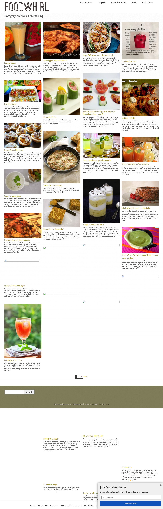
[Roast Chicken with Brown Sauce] (22, 237)
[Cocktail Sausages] (61, 294)
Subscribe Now (130, 503)
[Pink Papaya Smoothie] (22, 357)
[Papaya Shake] (22, 60)
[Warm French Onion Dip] (61, 182)
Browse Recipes (86, 2)
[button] (130, 487)
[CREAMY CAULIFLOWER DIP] (101, 245)
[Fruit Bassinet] (140, 277)
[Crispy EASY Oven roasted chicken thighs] (101, 52)
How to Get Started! (119, 2)
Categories (102, 2)
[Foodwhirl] (26, 7)
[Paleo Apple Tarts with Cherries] (61, 57)
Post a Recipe (147, 2)
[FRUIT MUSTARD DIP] (61, 248)
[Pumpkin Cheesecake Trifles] (101, 222)
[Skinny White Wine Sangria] (21, 261)
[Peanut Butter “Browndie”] (61, 226)
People (134, 2)
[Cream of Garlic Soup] (22, 193)
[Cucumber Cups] (61, 114)
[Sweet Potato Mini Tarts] (22, 147)
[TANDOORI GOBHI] (140, 115)
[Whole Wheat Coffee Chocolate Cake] (140, 205)
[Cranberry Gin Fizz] (140, 58)
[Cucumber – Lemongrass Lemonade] (101, 157)
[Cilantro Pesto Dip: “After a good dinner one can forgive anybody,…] (140, 252)
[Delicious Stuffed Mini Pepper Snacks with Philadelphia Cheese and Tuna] (101, 108)
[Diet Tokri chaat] (22, 101)
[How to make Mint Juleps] (101, 302)
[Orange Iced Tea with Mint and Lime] (140, 161)
